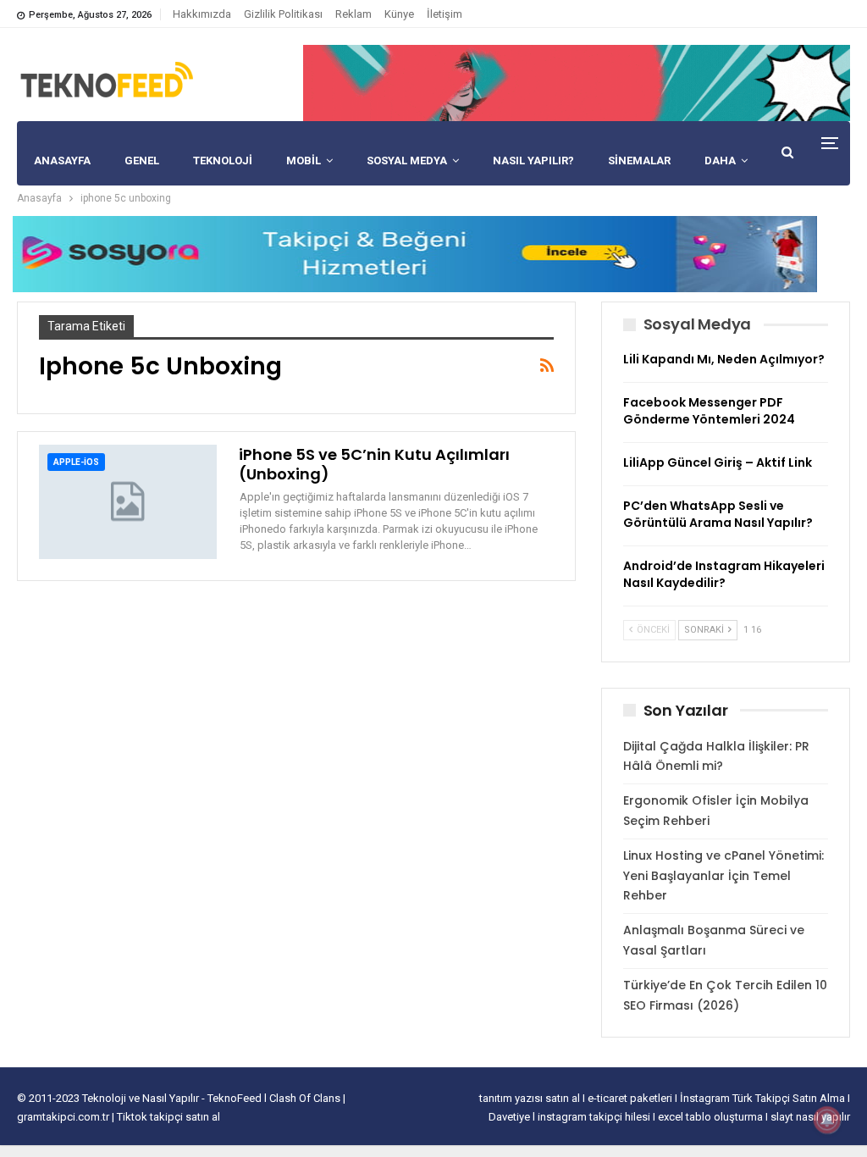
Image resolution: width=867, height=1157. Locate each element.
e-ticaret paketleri (631, 1098)
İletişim (444, 14)
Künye (399, 14)
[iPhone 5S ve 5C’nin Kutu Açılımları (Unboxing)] (128, 501)
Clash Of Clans (306, 1098)
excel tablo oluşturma (711, 1116)
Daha (720, 160)
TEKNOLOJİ (222, 160)
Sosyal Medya (407, 160)
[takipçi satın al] (576, 82)
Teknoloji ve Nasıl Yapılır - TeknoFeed (173, 1098)
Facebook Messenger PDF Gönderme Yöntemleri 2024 (709, 411)
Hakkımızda (202, 14)
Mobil (303, 160)
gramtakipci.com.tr (63, 1116)
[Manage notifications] (827, 1119)
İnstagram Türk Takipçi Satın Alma (764, 1098)
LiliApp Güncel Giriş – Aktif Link (717, 462)
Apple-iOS (76, 462)
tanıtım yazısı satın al (529, 1098)
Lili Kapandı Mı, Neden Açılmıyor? (724, 359)
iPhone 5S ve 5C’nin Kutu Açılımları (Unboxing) (374, 464)
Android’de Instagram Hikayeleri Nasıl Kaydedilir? (724, 574)
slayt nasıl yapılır (810, 1116)
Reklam (353, 14)
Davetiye (511, 1116)
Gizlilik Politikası (283, 14)
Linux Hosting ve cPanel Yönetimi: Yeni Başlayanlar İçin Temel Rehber (723, 876)
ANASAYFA (62, 160)
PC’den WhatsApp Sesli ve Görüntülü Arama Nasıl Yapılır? (718, 514)
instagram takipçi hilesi (595, 1116)
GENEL (141, 160)
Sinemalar (639, 160)
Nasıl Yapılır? (533, 160)
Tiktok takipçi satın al (168, 1116)
